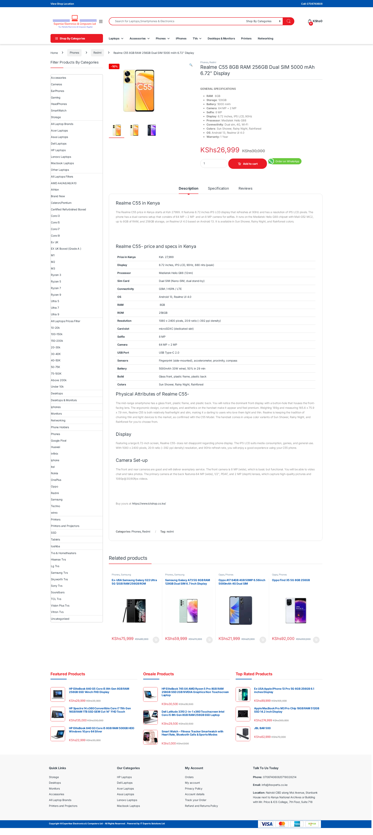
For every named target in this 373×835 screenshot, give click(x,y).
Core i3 (55, 215)
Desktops (57, 393)
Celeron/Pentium (61, 202)
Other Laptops (60, 169)
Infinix (54, 453)
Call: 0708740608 (311, 3)
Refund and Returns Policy (201, 805)
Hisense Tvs (58, 559)
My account (192, 782)
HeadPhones (59, 103)
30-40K (56, 354)
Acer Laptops (59, 130)
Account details (194, 794)
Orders (189, 777)
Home (54, 52)
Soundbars (57, 592)
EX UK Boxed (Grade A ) (66, 248)
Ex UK (54, 242)
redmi (170, 531)
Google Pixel (58, 440)
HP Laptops (58, 150)
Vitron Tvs (57, 612)
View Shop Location (62, 3)
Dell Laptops (58, 143)
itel (52, 466)
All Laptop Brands (62, 124)
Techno (55, 506)
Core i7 (55, 229)
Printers (246, 38)
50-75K (55, 367)
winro (54, 512)
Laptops (114, 38)
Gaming (55, 97)
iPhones (181, 38)
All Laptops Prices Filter (65, 321)
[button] (191, 65)
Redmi (97, 52)
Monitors (56, 413)
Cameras (56, 84)
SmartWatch (58, 110)
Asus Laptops (59, 137)
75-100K (56, 373)
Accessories (138, 38)
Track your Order (195, 800)
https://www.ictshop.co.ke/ (149, 503)
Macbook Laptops (62, 163)
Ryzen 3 (56, 274)
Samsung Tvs (59, 572)
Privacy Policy (193, 788)
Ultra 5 (55, 301)
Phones (161, 38)
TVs (195, 38)
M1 (53, 255)
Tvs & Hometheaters (63, 553)
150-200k (57, 340)
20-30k (55, 347)
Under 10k (57, 386)
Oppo (221, 574)
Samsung (126, 574)
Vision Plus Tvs (60, 605)
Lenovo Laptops (61, 156)
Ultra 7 (55, 307)
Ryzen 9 (56, 294)
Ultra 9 (55, 314)
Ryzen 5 (56, 281)
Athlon (55, 189)
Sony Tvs (56, 585)
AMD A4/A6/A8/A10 (64, 183)
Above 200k (59, 380)
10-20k (55, 327)
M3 (53, 268)
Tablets (55, 539)
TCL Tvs (56, 599)
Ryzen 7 (56, 288)
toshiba (55, 546)
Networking (265, 38)
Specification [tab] (218, 188)
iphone (55, 460)
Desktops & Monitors (221, 38)
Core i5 (55, 222)
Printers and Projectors (65, 525)
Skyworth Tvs (59, 579)
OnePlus (56, 479)
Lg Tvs (55, 566)
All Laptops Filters (62, 176)
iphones (56, 407)
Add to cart (250, 163)
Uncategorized (60, 618)
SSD (53, 532)
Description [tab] (188, 188)
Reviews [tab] (246, 188)
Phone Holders (60, 427)
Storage (56, 117)
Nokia (54, 473)
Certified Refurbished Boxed (68, 209)
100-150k (57, 334)
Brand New (58, 196)
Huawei (55, 447)
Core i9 (55, 235)
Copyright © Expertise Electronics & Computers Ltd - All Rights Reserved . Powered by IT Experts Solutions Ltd (107, 823)
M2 (53, 261)
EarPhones (57, 90)
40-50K (55, 360)
